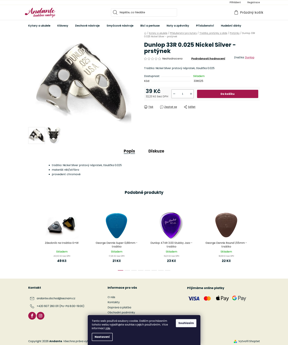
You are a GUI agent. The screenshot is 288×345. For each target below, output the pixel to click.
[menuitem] (39, 25)
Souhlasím (186, 323)
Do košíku (228, 94)
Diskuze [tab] (156, 151)
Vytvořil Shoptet (249, 341)
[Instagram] (40, 316)
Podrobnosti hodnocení (208, 59)
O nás (111, 297)
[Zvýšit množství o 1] (191, 94)
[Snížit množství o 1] (174, 94)
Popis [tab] (129, 151)
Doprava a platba (119, 307)
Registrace (253, 2)
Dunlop (249, 57)
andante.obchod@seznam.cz (56, 298)
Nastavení (102, 337)
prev (31, 240)
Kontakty (114, 302)
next (257, 240)
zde (107, 328)
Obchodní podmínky (121, 312)
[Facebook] (32, 316)
